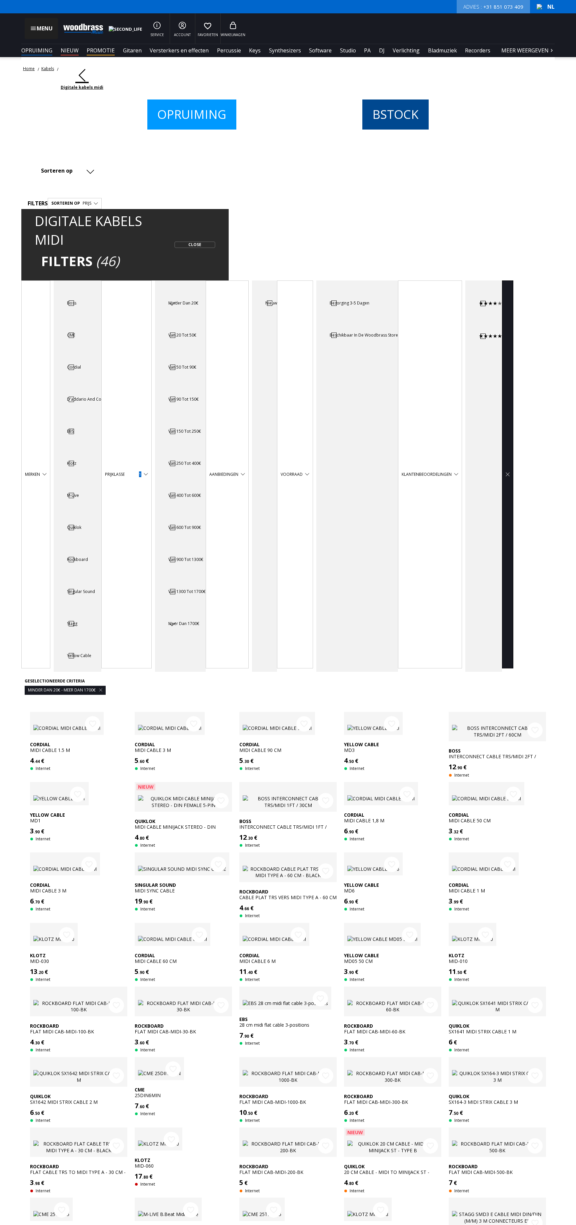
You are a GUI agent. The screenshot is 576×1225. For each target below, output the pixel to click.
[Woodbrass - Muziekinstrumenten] (80, 29)
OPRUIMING (36, 50)
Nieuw (70, 50)
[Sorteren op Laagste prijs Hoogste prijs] (66, 170)
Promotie (101, 50)
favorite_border (92, 724)
